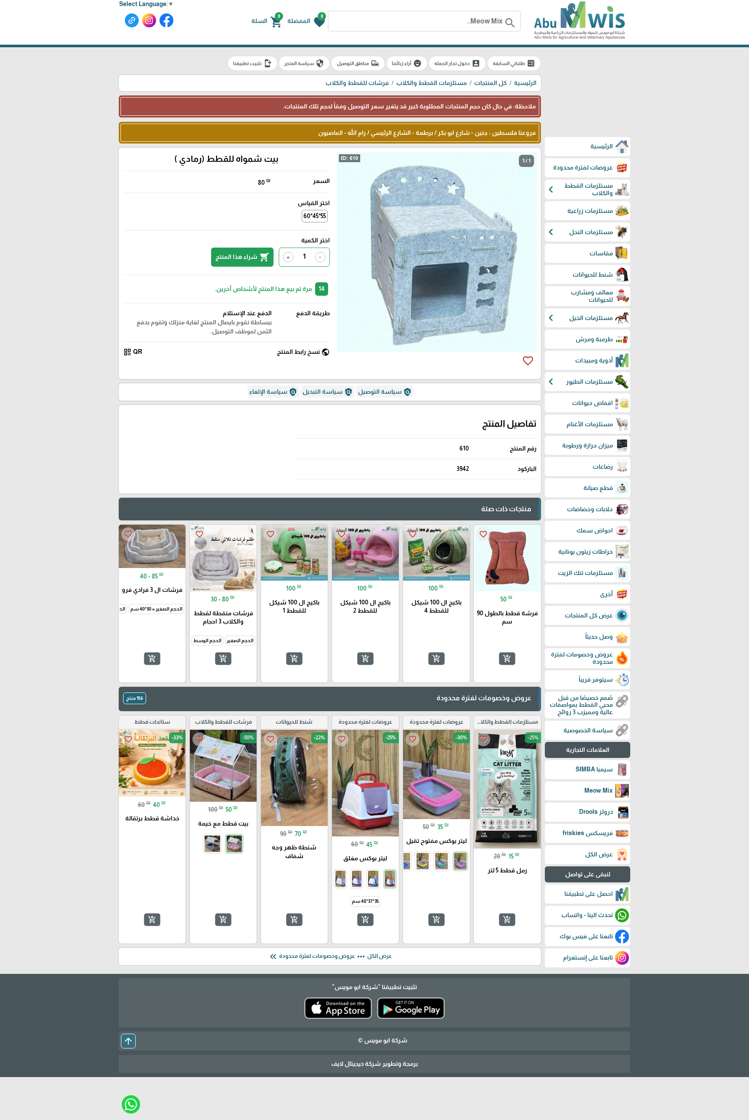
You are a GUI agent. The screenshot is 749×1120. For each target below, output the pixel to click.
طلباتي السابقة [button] (514, 63)
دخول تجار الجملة (457, 63)
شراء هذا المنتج (242, 257)
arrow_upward (128, 1041)
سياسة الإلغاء (273, 392)
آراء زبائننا (407, 63)
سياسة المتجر (304, 63)
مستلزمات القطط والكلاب (431, 82)
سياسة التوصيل (385, 392)
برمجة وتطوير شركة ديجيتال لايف (374, 1063)
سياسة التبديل (328, 392)
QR (132, 352)
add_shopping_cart (507, 658)
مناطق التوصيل (358, 63)
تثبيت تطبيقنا (252, 63)
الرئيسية (525, 82)
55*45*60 (314, 215)
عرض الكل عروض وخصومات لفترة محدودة (330, 956)
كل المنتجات (490, 82)
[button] (306, 21)
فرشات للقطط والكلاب (357, 82)
